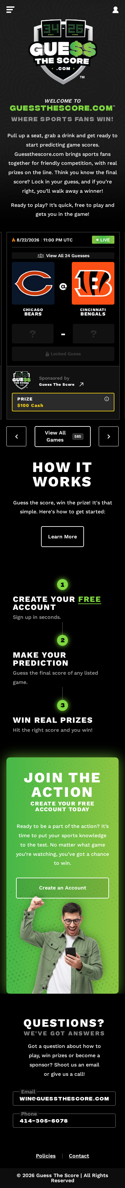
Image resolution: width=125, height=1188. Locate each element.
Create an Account (62, 888)
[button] (16, 436)
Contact (79, 1156)
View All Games (63, 436)
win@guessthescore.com (64, 1098)
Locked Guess (66, 353)
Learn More (62, 537)
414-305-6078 (44, 1120)
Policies (46, 1156)
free (89, 599)
